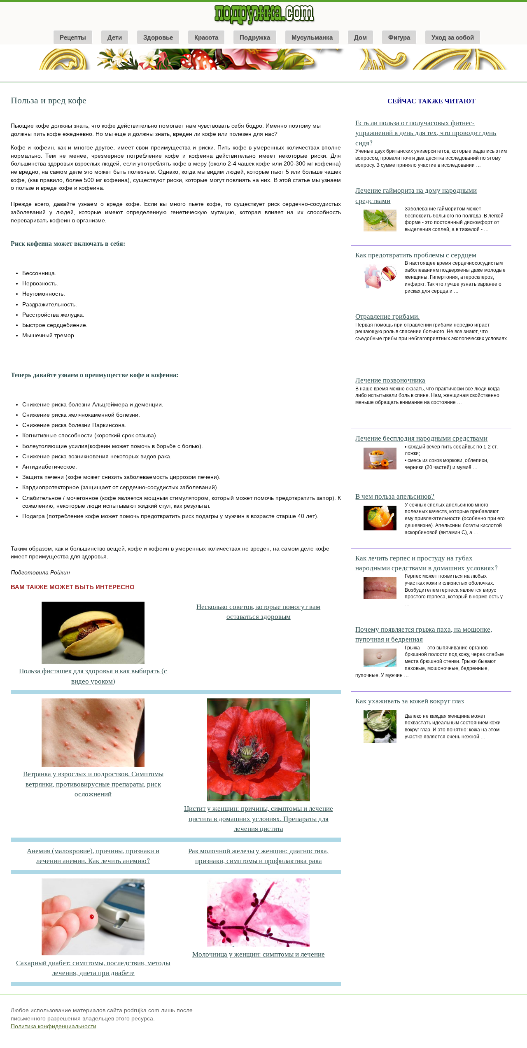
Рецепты (73, 37)
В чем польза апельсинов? (394, 496)
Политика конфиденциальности (53, 1026)
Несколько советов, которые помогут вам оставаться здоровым (258, 611)
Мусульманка (312, 37)
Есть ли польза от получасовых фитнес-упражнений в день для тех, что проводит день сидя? (425, 132)
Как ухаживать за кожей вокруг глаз (409, 700)
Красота (206, 37)
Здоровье (158, 37)
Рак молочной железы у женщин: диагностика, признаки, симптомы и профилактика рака (258, 855)
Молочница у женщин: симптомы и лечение (258, 954)
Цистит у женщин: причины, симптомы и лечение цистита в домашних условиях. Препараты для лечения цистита (258, 818)
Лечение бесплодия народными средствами (421, 438)
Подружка (255, 37)
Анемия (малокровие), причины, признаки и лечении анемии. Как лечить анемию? (93, 855)
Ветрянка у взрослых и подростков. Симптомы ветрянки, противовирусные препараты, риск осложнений (93, 783)
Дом (360, 37)
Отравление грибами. (387, 316)
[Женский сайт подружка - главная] (263, 25)
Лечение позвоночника (390, 380)
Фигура (399, 37)
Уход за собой (452, 37)
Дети (114, 37)
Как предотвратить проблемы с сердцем (415, 254)
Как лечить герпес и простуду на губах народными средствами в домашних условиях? (426, 562)
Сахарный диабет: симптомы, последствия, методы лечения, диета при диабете (93, 967)
